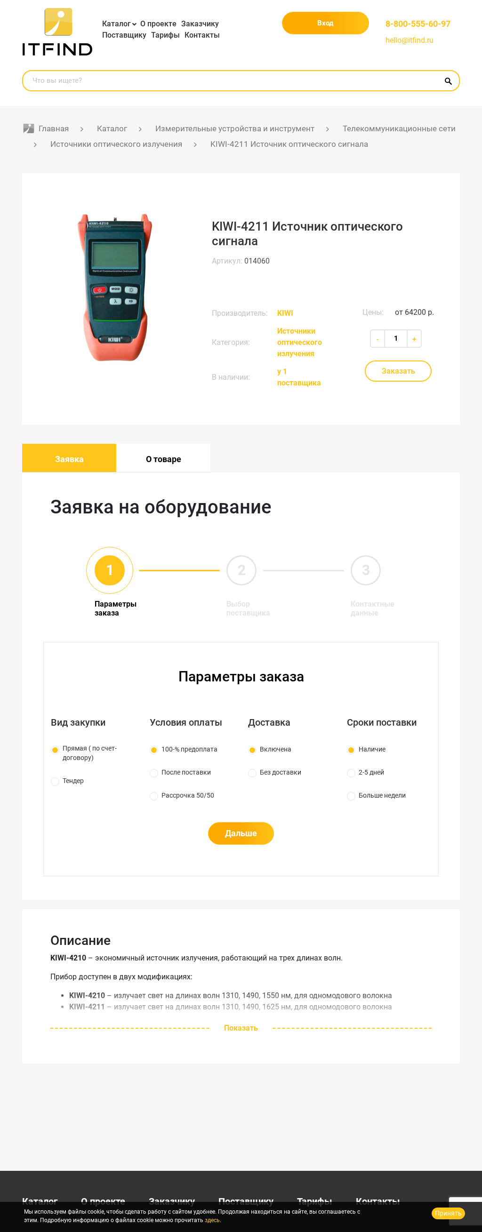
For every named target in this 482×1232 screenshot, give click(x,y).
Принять (448, 1213)
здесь (212, 1220)
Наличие (372, 749)
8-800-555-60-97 (418, 24)
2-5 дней (371, 772)
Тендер (73, 780)
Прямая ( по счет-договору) (90, 752)
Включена (275, 749)
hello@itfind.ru (410, 40)
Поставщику (124, 35)
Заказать (398, 371)
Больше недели (382, 795)
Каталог (116, 23)
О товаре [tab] (163, 459)
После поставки (186, 772)
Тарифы (165, 35)
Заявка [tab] (69, 459)
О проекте (158, 23)
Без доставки (280, 772)
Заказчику (200, 23)
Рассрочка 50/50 (187, 795)
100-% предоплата (189, 749)
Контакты (202, 35)
